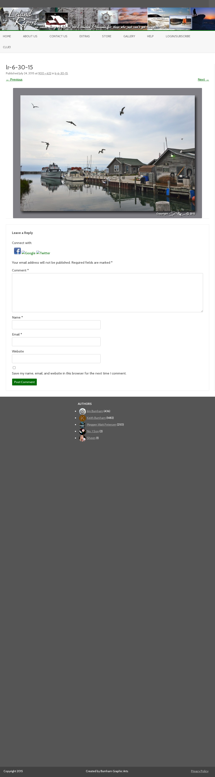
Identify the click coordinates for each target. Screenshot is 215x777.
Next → (203, 79)
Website (18, 351)
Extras (85, 36)
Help (150, 36)
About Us (30, 36)
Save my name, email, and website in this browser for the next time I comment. (69, 373)
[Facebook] (188, 3)
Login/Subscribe (178, 36)
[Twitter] (183, 3)
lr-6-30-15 (61, 73)
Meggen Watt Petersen (101, 424)
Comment (20, 270)
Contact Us (58, 36)
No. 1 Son (93, 431)
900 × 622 (44, 73)
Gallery (129, 36)
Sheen (91, 438)
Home (7, 36)
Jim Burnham (95, 411)
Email (17, 334)
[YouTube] (192, 3)
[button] (18, 253)
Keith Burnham (96, 418)
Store (106, 36)
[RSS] (205, 3)
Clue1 (7, 47)
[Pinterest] (201, 3)
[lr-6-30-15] (107, 153)
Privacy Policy (199, 771)
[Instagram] (196, 3)
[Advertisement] (108, 603)
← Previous (14, 79)
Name (17, 317)
